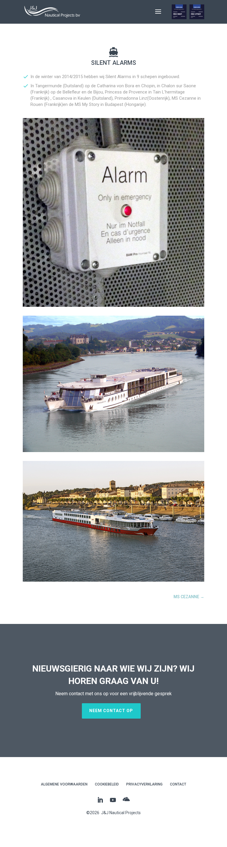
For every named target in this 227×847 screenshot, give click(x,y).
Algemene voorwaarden (64, 784)
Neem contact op (111, 710)
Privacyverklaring (144, 784)
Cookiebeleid (107, 784)
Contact (178, 784)
